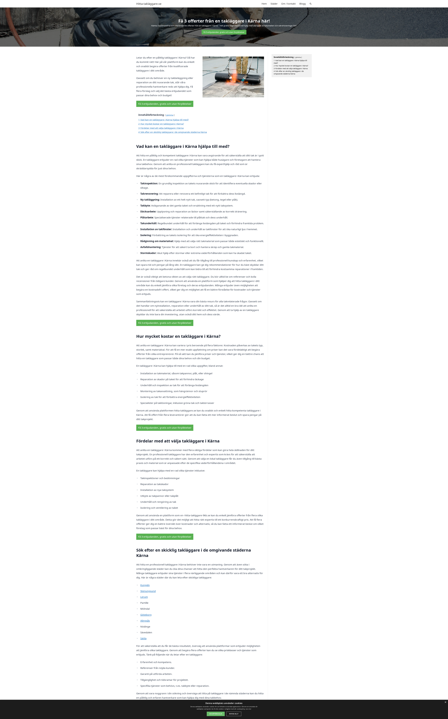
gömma (169, 115)
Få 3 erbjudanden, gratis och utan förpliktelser (224, 32)
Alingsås (145, 620)
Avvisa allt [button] (233, 714)
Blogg (302, 3)
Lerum (144, 596)
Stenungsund (148, 591)
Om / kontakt (288, 3)
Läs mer (248, 709)
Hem (264, 3)
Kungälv (145, 585)
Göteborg (146, 614)
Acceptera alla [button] (215, 714)
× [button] (445, 702)
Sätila (143, 638)
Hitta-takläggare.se (148, 4)
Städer (274, 3)
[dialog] (224, 709)
